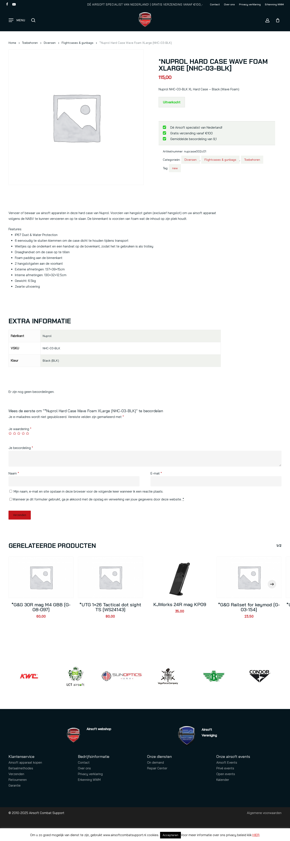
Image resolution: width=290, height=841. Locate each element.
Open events (225, 774)
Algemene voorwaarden (264, 813)
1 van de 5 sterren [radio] (10, 433)
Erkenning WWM (89, 780)
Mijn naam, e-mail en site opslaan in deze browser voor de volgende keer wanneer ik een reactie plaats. (88, 491)
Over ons (84, 768)
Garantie (14, 785)
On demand (155, 762)
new (175, 168)
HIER (255, 835)
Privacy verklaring (90, 774)
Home (12, 42)
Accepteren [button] (170, 835)
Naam (13, 473)
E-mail (156, 473)
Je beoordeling (20, 448)
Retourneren (17, 780)
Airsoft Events (226, 762)
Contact (84, 762)
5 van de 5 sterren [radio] (28, 433)
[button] (17, 20)
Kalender (222, 780)
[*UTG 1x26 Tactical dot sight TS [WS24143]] (110, 577)
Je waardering (19, 429)
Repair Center (157, 768)
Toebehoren (30, 42)
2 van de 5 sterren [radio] (15, 433)
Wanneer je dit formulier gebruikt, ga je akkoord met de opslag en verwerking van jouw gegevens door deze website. (98, 499)
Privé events (225, 768)
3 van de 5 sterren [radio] (19, 433)
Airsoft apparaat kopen (25, 762)
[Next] (272, 584)
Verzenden (16, 774)
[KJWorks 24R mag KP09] (179, 577)
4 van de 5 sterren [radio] (23, 433)
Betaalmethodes (20, 768)
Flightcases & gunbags (77, 42)
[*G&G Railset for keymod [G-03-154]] (249, 577)
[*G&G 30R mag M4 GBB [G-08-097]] (41, 577)
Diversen (50, 42)
